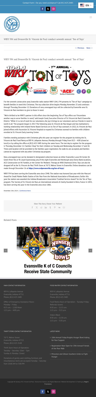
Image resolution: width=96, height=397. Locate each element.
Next (88, 48)
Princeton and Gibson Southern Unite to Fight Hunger (70, 355)
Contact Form (28, 2)
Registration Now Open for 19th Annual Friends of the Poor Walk (70, 347)
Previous (81, 48)
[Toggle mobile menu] (91, 17)
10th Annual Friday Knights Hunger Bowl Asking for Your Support (71, 339)
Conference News (25, 191)
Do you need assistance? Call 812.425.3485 (54, 2)
